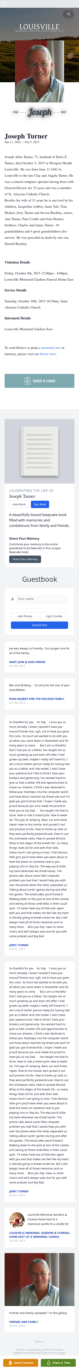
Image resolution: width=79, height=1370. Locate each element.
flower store (48, 353)
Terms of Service (50, 1352)
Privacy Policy (28, 1352)
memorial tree (51, 347)
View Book (18, 504)
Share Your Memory (25, 559)
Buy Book (40, 504)
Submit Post (39, 625)
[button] (39, 1279)
